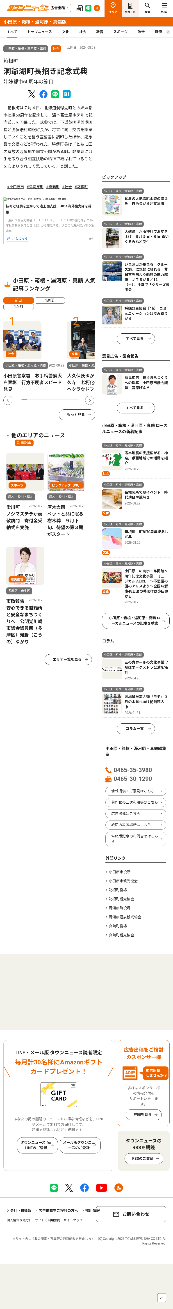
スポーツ (120, 32)
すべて (12, 32)
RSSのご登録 (142, 1158)
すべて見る (134, 339)
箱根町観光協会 (121, 899)
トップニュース (39, 32)
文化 (65, 32)
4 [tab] (42, 399)
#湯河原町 (35, 187)
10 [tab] (76, 399)
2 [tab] (30, 399)
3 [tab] (36, 399)
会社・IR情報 (20, 1210)
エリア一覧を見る (67, 659)
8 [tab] (65, 399)
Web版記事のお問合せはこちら (134, 839)
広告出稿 (57, 8)
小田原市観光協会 (123, 881)
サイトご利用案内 (47, 1220)
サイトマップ (73, 1220)
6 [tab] (53, 399)
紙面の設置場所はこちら (131, 825)
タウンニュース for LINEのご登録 (36, 1145)
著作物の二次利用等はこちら (134, 802)
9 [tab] (70, 399)
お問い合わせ (135, 1214)
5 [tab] (47, 399)
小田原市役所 (119, 872)
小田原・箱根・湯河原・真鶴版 (34, 22)
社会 (82, 32)
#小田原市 (15, 187)
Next (89, 400)
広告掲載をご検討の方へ (58, 1210)
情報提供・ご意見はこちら (133, 791)
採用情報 (92, 1210)
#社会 (67, 187)
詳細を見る (143, 1114)
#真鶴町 (52, 187)
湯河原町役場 (119, 908)
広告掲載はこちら (125, 814)
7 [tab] (59, 399)
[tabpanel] (33, 357)
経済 (158, 32)
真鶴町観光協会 (121, 935)
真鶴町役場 (118, 926)
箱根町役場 (118, 890)
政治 (141, 32)
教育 (99, 32)
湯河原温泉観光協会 (125, 917)
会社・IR (130, 12)
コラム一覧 (135, 729)
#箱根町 (81, 187)
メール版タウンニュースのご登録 (79, 1145)
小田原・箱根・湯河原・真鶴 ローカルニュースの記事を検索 (134, 621)
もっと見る (76, 415)
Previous (7, 400)
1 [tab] (24, 399)
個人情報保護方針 (19, 1220)
